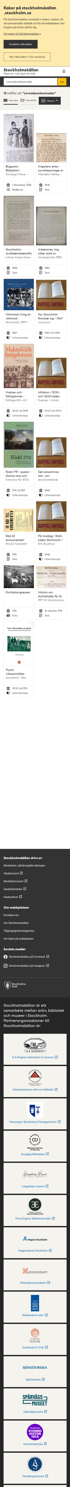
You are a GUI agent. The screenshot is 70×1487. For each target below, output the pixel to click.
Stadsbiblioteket (13, 889)
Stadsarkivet (11, 897)
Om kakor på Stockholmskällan (21, 33)
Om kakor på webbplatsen (19, 938)
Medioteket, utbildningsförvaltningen (24, 865)
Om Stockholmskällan (16, 923)
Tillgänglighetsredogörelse (19, 930)
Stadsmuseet (11, 873)
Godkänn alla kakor (20, 44)
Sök (62, 81)
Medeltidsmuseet (13, 881)
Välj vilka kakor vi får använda (27, 56)
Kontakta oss (11, 915)
